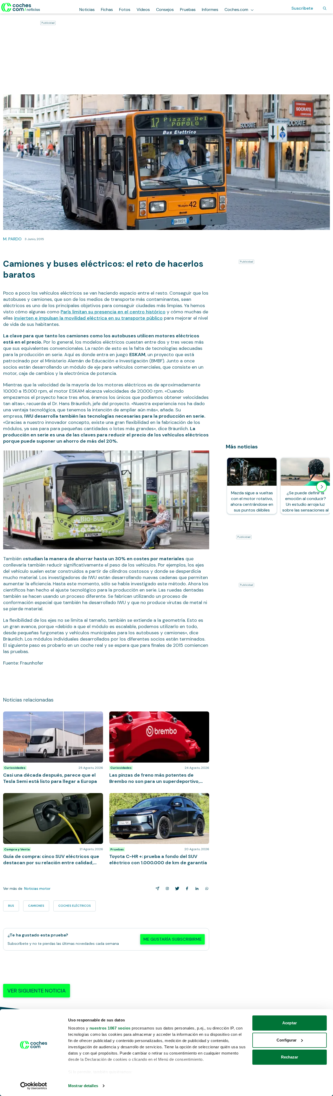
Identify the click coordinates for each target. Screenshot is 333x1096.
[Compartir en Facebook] (186, 888)
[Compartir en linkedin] (196, 888)
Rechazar (289, 1057)
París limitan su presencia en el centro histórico (113, 312)
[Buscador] (324, 8)
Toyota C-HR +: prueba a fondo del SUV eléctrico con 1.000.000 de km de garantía (155, 798)
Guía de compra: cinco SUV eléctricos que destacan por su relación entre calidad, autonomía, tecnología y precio (52, 801)
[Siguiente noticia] (321, 487)
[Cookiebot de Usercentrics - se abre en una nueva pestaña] (33, 1086)
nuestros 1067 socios (110, 1028)
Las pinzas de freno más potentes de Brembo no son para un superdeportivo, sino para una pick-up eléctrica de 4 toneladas (157, 719)
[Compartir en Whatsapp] (205, 888)
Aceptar (289, 1023)
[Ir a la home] (20, 7)
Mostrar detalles (83, 1085)
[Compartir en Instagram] (166, 888)
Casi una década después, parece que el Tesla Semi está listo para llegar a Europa (52, 716)
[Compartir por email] (156, 888)
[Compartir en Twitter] (176, 888)
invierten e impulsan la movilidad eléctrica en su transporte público (88, 318)
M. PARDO (12, 239)
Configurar (287, 1040)
